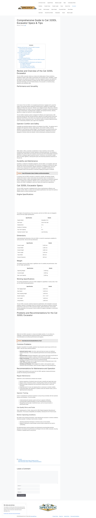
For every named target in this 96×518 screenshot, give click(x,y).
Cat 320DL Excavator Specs (24, 52)
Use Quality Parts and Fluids (27, 66)
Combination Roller (72, 2)
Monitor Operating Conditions (27, 67)
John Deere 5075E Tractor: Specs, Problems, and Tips (28, 460)
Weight (21, 56)
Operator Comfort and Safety (26, 50)
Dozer (62, 6)
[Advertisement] (37, 35)
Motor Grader (54, 9)
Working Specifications (24, 58)
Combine (40, 6)
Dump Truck (67, 6)
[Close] (25, 504)
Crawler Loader (55, 6)
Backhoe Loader (58, 2)
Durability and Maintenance (25, 51)
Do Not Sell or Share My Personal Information (12, 513)
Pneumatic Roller (62, 9)
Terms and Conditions (74, 516)
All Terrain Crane (42, 2)
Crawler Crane (47, 6)
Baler (65, 2)
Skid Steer (41, 12)
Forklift (40, 9)
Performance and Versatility (25, 48)
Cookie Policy (66, 516)
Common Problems (23, 60)
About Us (61, 516)
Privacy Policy (55, 516)
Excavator (74, 6)
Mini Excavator (46, 9)
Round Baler (70, 9)
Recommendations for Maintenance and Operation (30, 62)
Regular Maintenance (25, 63)
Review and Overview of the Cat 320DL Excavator (29, 47)
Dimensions (22, 55)
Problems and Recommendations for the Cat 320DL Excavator (31, 59)
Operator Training (25, 64)
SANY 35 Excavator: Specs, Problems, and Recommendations (29, 461)
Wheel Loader (70, 12)
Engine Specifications (24, 54)
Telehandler (57, 12)
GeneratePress (33, 516)
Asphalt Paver (50, 2)
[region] (14, 509)
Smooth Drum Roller (49, 12)
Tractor (63, 12)
